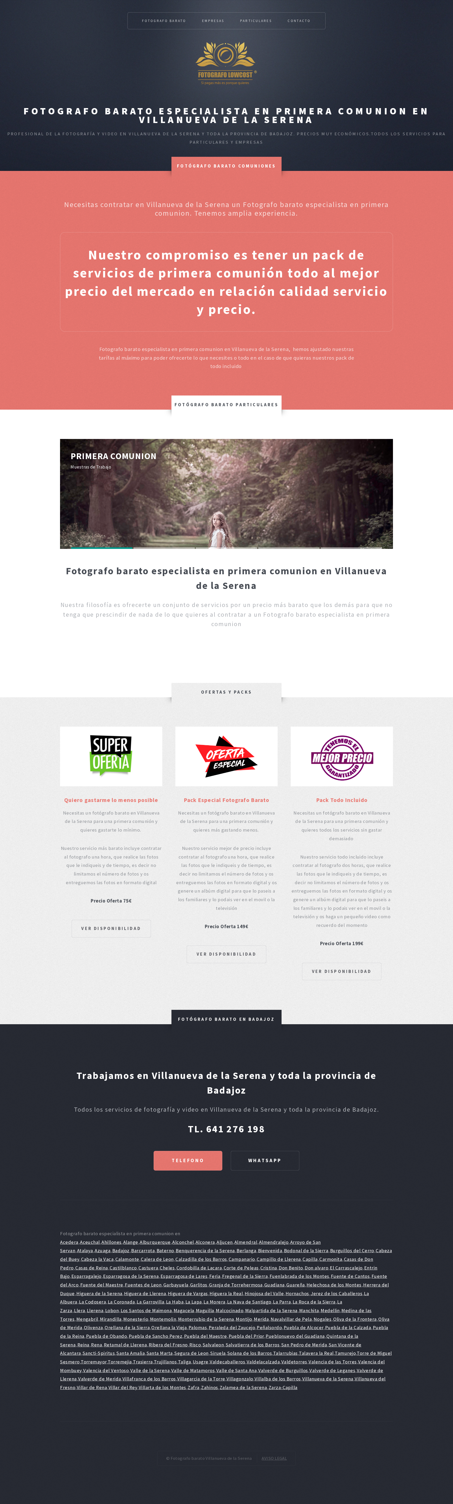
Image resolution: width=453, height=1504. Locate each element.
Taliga (184, 1362)
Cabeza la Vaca (97, 1259)
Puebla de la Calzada (348, 1327)
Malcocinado (229, 1310)
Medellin (330, 1310)
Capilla (310, 1259)
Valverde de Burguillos (283, 1370)
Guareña (295, 1285)
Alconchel (183, 1242)
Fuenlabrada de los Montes (299, 1276)
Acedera (69, 1242)
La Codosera (92, 1302)
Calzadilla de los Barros (201, 1259)
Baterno (165, 1250)
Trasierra (143, 1362)
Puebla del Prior (246, 1336)
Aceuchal (90, 1242)
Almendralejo (274, 1242)
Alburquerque (155, 1242)
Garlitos (198, 1285)
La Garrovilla (150, 1302)
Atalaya (85, 1250)
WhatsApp (265, 1160)
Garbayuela (175, 1285)
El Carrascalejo (346, 1268)
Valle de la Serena (150, 1370)
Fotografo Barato (164, 21)
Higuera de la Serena (99, 1293)
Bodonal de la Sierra (306, 1250)
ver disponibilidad (111, 928)
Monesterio (135, 1319)
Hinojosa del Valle (264, 1293)
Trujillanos (165, 1362)
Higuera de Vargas (188, 1293)
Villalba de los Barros (278, 1379)
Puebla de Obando (106, 1336)
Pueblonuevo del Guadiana (295, 1336)
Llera (79, 1310)
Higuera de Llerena (145, 1293)
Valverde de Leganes (332, 1370)
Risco (195, 1345)
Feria (214, 1276)
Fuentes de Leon (143, 1285)
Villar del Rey (123, 1387)
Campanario (242, 1259)
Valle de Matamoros (193, 1370)
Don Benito (291, 1268)
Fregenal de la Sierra (245, 1276)
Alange (130, 1242)
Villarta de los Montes (162, 1387)
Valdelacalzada (263, 1362)
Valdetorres (294, 1362)
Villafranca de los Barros (149, 1379)
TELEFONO (188, 1160)
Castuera (148, 1268)
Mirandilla (111, 1319)
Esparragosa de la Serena (131, 1276)
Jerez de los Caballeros (336, 1293)
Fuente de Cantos (350, 1276)
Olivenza (93, 1327)
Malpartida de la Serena (271, 1310)
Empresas (213, 21)
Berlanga (246, 1250)
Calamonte (127, 1259)
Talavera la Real (316, 1353)
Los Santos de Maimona (146, 1310)
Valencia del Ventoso (106, 1370)
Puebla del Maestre (205, 1336)
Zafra (193, 1387)
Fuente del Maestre (101, 1285)
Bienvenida (270, 1250)
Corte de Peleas (241, 1268)
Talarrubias (285, 1353)
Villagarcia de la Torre (201, 1379)
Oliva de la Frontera (355, 1319)
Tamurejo (345, 1353)
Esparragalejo (86, 1276)
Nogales (322, 1319)
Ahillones (111, 1242)
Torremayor (94, 1362)
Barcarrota (143, 1250)
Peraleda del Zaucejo (232, 1327)
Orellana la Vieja (169, 1327)
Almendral (245, 1242)
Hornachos (297, 1293)
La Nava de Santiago (249, 1302)
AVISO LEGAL (274, 1458)
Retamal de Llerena (125, 1345)
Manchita (309, 1310)
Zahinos (209, 1387)
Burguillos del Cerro (352, 1250)
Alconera (205, 1242)
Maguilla (205, 1310)
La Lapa (193, 1302)
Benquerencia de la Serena (205, 1250)
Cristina (268, 1268)
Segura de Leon (191, 1353)
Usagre (200, 1362)
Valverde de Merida (99, 1379)
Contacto (299, 21)
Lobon (112, 1310)
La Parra (282, 1302)
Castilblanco (123, 1268)
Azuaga (102, 1250)
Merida (261, 1319)
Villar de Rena (92, 1387)
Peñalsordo (269, 1327)
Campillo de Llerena (279, 1259)
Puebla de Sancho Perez (155, 1336)
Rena (96, 1345)
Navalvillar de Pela (291, 1319)
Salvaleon (213, 1345)
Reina (83, 1345)
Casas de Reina (91, 1268)
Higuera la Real (226, 1293)
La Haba (175, 1302)
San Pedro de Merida (304, 1345)
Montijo (244, 1319)
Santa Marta (160, 1353)
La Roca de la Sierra (314, 1302)
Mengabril (87, 1319)
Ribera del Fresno (168, 1345)
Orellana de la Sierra (127, 1327)
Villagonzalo (239, 1379)
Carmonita (330, 1259)
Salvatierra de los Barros (253, 1345)
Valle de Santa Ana (236, 1370)
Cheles (167, 1268)
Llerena (95, 1310)
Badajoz (121, 1250)
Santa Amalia (130, 1353)
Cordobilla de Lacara (199, 1268)
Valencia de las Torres (333, 1362)
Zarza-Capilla (283, 1387)
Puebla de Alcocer (303, 1327)
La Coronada (121, 1302)
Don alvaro (316, 1268)
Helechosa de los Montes (334, 1285)
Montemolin (163, 1319)
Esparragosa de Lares (183, 1276)
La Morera (214, 1302)
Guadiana (274, 1285)
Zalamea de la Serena (243, 1387)
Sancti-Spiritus (99, 1353)
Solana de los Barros (249, 1353)
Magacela (184, 1310)
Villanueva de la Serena (327, 1379)
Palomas (197, 1327)
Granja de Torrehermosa (235, 1285)
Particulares (256, 21)
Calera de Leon (157, 1259)
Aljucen (225, 1242)
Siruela (217, 1353)
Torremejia (120, 1362)
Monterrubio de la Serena (206, 1319)
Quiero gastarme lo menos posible (111, 800)
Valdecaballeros (227, 1362)
